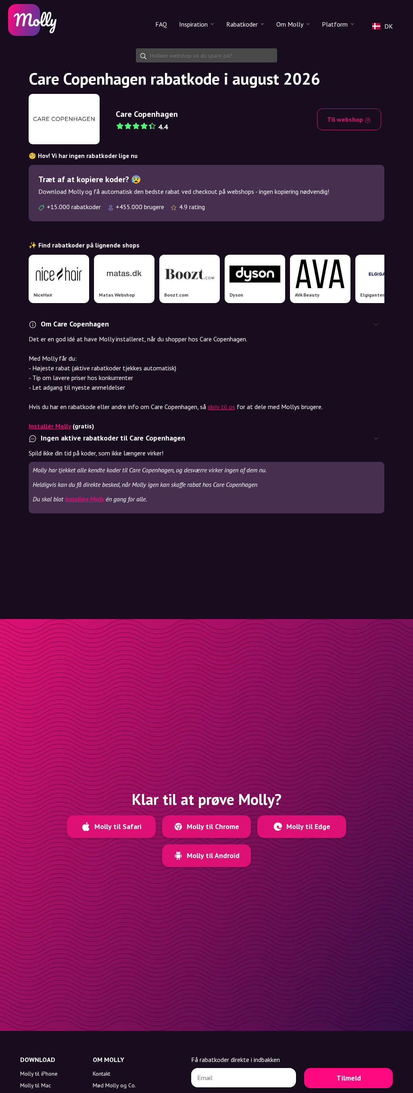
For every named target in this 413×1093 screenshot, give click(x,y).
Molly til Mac (35, 1085)
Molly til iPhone (39, 1073)
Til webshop (346, 119)
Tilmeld (348, 1078)
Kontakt (101, 1073)
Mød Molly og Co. (114, 1085)
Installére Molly (84, 499)
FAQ (161, 24)
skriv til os (221, 407)
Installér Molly (50, 426)
